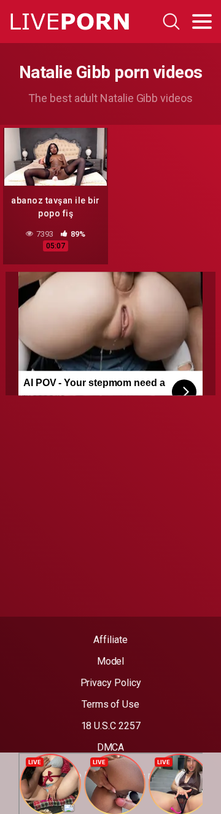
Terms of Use (110, 704)
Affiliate (110, 640)
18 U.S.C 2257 (111, 726)
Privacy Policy (110, 683)
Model (111, 661)
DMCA (111, 747)
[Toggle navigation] (202, 21)
